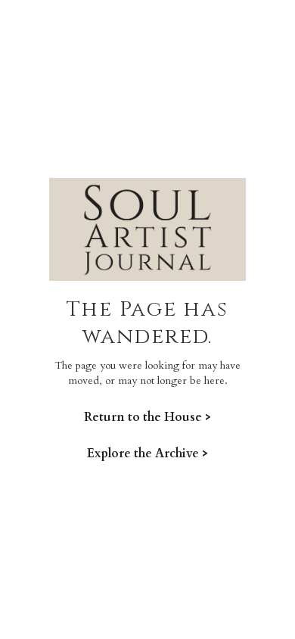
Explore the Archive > (147, 453)
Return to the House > (147, 417)
